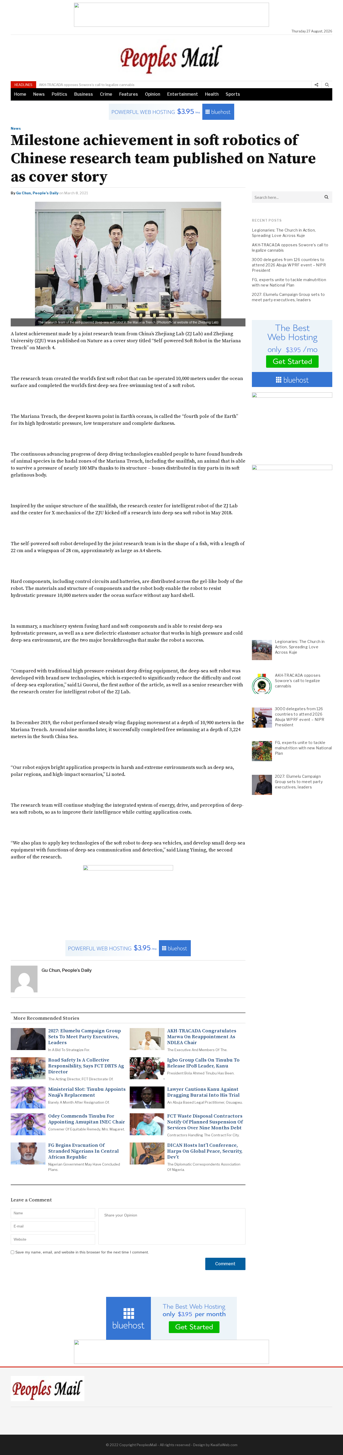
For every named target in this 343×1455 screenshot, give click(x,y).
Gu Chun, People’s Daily (37, 193)
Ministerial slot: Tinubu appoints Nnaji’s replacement (87, 1092)
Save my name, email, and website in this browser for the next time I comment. (82, 1252)
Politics (59, 94)
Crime (106, 94)
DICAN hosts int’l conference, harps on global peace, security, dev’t (205, 1151)
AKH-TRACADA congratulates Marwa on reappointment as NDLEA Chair (201, 1037)
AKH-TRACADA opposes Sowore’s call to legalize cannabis (87, 85)
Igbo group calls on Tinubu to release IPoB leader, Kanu (203, 1063)
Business (83, 94)
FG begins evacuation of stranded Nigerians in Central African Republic (83, 1151)
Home (20, 94)
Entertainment (182, 94)
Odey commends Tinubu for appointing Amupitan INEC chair (86, 1119)
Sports (233, 94)
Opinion (152, 94)
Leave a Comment (31, 1200)
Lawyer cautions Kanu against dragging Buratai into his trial (203, 1092)
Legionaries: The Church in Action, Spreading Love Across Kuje (284, 233)
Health (212, 94)
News (39, 94)
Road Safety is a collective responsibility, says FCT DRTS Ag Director (86, 1066)
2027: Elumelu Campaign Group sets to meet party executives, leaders (84, 1037)
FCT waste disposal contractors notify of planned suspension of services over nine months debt (205, 1122)
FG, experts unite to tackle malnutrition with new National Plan (289, 282)
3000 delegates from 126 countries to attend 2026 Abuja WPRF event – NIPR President (289, 265)
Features (128, 94)
